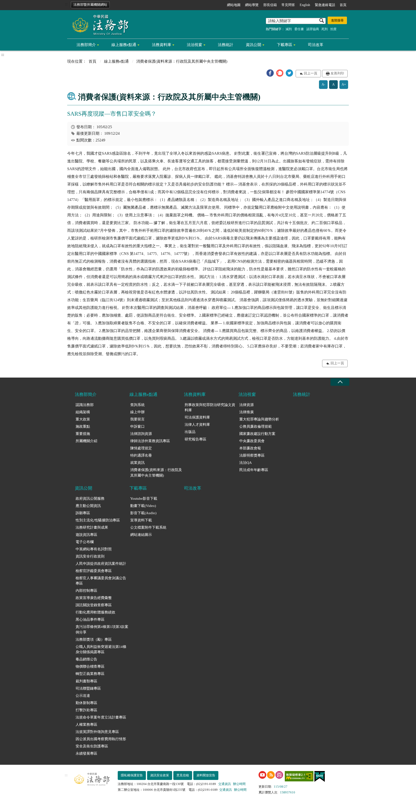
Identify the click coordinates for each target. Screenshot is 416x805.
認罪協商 (312, 29)
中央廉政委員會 (252, 441)
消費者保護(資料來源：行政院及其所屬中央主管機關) (156, 472)
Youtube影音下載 (143, 498)
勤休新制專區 (86, 703)
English (305, 5)
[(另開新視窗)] (262, 775)
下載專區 (284, 45)
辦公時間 (239, 784)
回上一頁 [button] (310, 73)
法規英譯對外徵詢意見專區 (97, 732)
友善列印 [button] (337, 73)
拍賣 (333, 29)
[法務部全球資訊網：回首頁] (98, 24)
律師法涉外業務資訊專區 (150, 441)
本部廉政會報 (250, 448)
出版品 (190, 432)
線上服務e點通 (123, 45)
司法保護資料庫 (197, 417)
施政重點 (83, 426)
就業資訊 (137, 463)
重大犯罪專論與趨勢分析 (259, 419)
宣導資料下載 (141, 520)
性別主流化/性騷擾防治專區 (98, 520)
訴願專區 (83, 513)
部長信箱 (270, 5)
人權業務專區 (86, 724)
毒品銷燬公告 (86, 659)
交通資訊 (224, 784)
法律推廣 (246, 412)
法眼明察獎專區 (252, 455)
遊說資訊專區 (86, 535)
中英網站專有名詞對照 (94, 549)
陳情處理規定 (141, 448)
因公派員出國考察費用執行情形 (101, 739)
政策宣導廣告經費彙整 (94, 598)
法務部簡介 (86, 45)
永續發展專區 (86, 753)
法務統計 (225, 45)
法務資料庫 (161, 45)
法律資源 (246, 405)
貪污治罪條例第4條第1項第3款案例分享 (102, 629)
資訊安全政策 (159, 775)
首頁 (343, 5)
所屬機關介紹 (86, 441)
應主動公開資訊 (88, 506)
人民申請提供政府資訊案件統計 (101, 563)
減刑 (289, 29)
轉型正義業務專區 (90, 674)
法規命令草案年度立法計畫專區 (101, 717)
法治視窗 (194, 45)
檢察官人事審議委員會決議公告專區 (101, 580)
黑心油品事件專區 (90, 619)
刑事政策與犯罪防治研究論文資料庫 (210, 407)
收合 (340, 382)
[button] (270, 73)
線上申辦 (137, 412)
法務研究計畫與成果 (92, 527)
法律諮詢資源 (141, 434)
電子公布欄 (85, 542)
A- (323, 84)
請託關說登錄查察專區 (94, 605)
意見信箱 (182, 775)
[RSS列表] (271, 775)
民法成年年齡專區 (253, 470)
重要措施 (83, 434)
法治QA (245, 463)
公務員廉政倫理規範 (255, 426)
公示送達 (83, 696)
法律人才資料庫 (197, 424)
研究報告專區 (195, 439)
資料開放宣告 (205, 775)
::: (66, 4)
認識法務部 (85, 405)
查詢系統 (137, 405)
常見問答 (288, 5)
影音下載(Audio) (143, 513)
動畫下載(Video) (143, 506)
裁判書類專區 (86, 681)
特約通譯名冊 (141, 455)
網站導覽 (252, 5)
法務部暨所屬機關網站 (90, 5)
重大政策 (83, 419)
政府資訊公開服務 (90, 498)
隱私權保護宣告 (132, 775)
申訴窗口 (137, 426)
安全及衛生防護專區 (92, 746)
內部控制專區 (86, 590)
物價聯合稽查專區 (90, 666)
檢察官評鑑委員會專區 (94, 571)
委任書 (299, 29)
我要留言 (137, 419)
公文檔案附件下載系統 (148, 527)
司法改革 (315, 45)
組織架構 (83, 412)
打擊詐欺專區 (86, 710)
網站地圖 (233, 5)
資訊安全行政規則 (90, 556)
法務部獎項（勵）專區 (94, 639)
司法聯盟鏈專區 (88, 688)
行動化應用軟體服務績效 (95, 612)
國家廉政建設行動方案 (257, 434)
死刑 (324, 29)
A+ (344, 84)
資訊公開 (253, 45)
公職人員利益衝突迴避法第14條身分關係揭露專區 (101, 649)
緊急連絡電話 (325, 5)
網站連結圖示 (141, 535)
